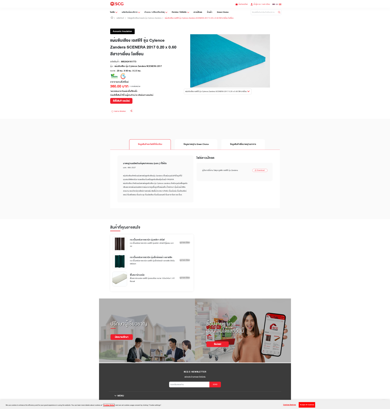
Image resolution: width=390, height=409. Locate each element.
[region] (195, 404)
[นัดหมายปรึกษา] (121, 334)
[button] (112, 18)
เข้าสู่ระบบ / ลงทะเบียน (262, 4)
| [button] (114, 18)
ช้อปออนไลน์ (243, 4)
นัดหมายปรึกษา (121, 337)
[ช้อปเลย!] (217, 341)
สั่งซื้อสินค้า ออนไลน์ (121, 101)
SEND (215, 384)
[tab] (150, 144)
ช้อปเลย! (217, 344)
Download (261, 170)
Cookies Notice (109, 405)
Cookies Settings (289, 405)
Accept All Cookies (307, 405)
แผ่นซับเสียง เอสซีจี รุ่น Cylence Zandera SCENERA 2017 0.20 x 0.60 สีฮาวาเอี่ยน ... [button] (217, 91)
